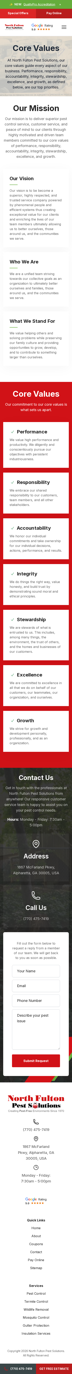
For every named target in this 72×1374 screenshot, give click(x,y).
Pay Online (54, 13)
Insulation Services (36, 1333)
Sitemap (36, 1268)
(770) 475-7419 (21, 1368)
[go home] (14, 27)
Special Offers (18, 13)
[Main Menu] (64, 27)
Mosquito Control (36, 1317)
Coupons (36, 1244)
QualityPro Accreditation (39, 4)
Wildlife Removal (36, 1309)
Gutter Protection (36, 1325)
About (36, 1236)
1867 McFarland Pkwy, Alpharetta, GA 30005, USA (36, 1152)
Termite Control (36, 1301)
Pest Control (36, 1294)
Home (36, 1228)
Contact (36, 1252)
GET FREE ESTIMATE (54, 1368)
